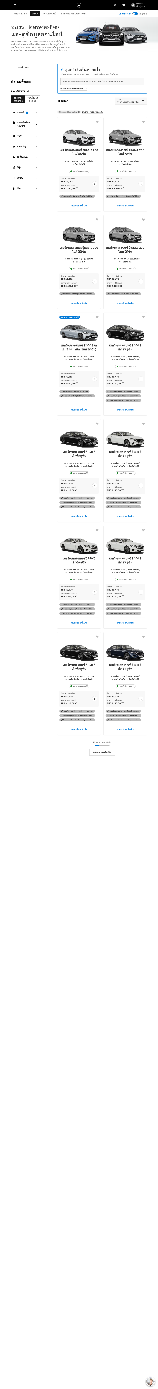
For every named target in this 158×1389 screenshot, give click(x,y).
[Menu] (15, 5)
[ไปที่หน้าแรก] (79, 5)
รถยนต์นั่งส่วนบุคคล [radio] (18, 99)
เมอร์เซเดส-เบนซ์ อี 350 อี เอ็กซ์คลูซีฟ (125, 347)
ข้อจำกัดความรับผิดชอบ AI (72, 88)
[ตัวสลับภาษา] (115, 5)
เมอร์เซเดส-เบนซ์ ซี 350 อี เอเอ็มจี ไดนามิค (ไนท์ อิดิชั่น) (79, 347)
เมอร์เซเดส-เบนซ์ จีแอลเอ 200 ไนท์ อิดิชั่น (79, 152)
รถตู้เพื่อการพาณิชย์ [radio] (32, 99)
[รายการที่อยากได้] (124, 5)
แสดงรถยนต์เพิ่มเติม (102, 752)
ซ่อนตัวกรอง (23, 67)
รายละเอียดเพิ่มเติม (79, 205)
